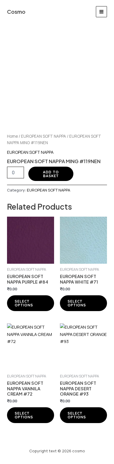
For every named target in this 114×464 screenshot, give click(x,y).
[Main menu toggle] (101, 11)
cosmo (16, 11)
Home (12, 136)
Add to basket (51, 174)
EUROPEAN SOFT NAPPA (43, 136)
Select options (24, 303)
